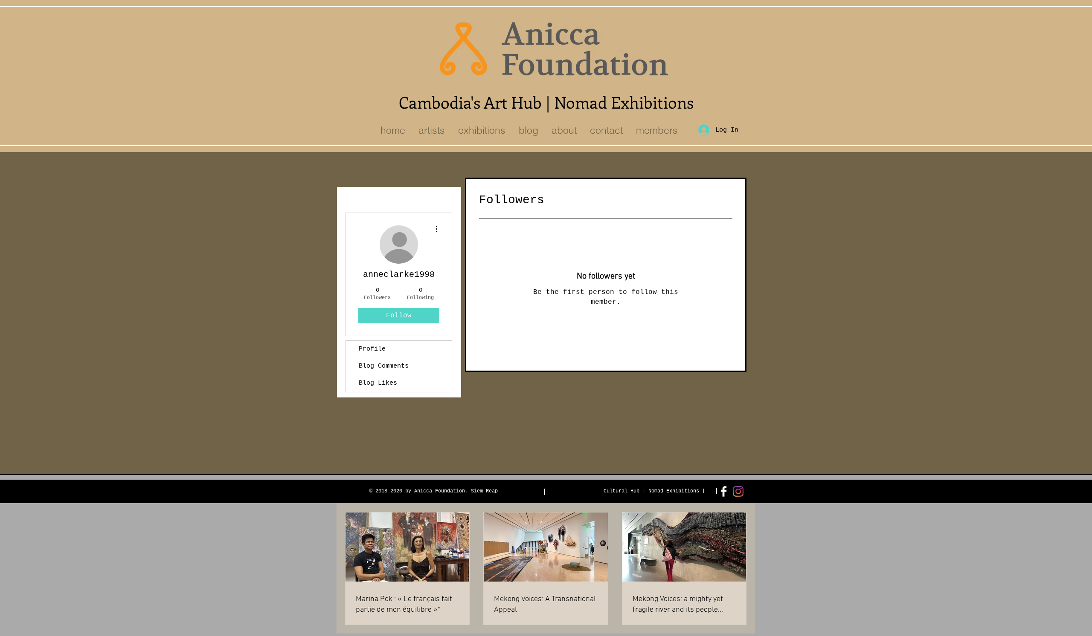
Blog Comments (384, 366)
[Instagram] (738, 491)
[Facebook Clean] (723, 491)
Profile (372, 349)
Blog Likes (378, 383)
